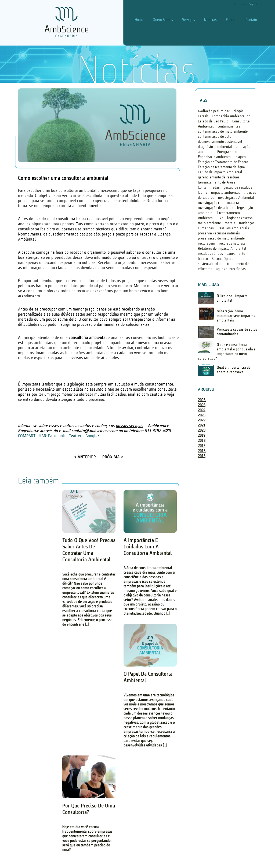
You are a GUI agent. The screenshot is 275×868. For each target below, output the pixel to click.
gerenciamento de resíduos (219, 177)
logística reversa (240, 218)
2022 (201, 420)
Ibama (202, 192)
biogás (238, 111)
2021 (201, 425)
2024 (201, 410)
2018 (202, 440)
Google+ (92, 435)
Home (139, 19)
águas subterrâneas (231, 269)
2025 (201, 405)
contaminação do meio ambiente (223, 131)
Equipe (231, 19)
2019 (201, 435)
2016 (202, 450)
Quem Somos (163, 19)
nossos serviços (129, 425)
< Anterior (85, 456)
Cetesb (203, 116)
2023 (201, 415)
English (252, 4)
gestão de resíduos (237, 187)
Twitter (75, 435)
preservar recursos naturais (219, 233)
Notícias (210, 19)
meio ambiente (209, 223)
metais (230, 223)
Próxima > (112, 456)
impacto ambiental (225, 192)
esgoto (241, 157)
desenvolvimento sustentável (220, 141)
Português (240, 4)
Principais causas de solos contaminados (237, 331)
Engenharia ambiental (215, 157)
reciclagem (206, 243)
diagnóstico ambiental (215, 146)
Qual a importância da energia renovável (234, 369)
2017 (201, 445)
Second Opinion (224, 258)
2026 (202, 400)
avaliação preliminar (214, 111)
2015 (201, 456)
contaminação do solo (214, 136)
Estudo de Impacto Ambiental (220, 172)
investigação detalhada (215, 207)
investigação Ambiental (236, 197)
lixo (220, 218)
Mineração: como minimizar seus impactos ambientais (236, 316)
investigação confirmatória (218, 202)
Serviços (188, 19)
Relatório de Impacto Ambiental (222, 248)
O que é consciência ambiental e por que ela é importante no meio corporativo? (227, 351)
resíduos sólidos (210, 253)
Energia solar (227, 151)
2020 (201, 430)
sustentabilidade (210, 263)
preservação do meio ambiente (221, 238)
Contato (251, 19)
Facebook (56, 435)
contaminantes (229, 126)
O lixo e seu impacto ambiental (232, 298)
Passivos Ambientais (233, 228)
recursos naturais (232, 243)
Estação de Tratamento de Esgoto (223, 162)
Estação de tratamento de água (221, 167)
